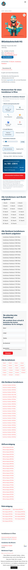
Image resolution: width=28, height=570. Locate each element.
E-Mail (5, 333)
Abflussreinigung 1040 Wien (8, 454)
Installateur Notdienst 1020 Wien (11, 240)
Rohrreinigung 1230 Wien (8, 521)
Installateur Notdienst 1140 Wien (11, 275)
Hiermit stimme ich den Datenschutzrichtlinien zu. (13, 349)
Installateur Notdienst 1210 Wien (11, 296)
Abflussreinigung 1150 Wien (8, 480)
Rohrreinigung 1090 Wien (8, 518)
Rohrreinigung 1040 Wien (20, 511)
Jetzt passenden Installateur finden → (14, 176)
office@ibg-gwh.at (9, 53)
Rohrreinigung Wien (7, 509)
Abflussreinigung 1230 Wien (8, 499)
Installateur (8, 11)
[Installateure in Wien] (3, 5)
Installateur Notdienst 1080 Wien (11, 257)
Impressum (14, 537)
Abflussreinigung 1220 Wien (8, 496)
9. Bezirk (20, 208)
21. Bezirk (21, 220)
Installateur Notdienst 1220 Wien (11, 299)
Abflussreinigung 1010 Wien (8, 447)
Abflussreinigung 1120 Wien (8, 473)
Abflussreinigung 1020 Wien (8, 449)
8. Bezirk (12, 208)
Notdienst (4, 63)
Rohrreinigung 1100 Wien (20, 518)
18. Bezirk (21, 217)
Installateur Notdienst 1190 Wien (11, 290)
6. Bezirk (20, 206)
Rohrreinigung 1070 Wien (8, 516)
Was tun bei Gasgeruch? (7, 553)
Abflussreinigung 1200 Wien (8, 492)
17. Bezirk (13, 217)
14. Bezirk (13, 214)
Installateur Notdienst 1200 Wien (11, 293)
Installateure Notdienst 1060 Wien (12, 251)
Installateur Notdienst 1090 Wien (11, 260)
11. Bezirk (13, 211)
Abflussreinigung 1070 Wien (8, 461)
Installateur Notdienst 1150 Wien (11, 278)
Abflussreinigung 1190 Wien (8, 489)
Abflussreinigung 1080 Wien (8, 463)
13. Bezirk (5, 214)
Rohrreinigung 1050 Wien (8, 514)
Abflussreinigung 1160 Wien (8, 482)
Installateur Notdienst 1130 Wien (11, 272)
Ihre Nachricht (6, 343)
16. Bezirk (5, 217)
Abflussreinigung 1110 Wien (8, 470)
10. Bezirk (5, 211)
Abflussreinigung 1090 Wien (8, 466)
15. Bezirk (21, 214)
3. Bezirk (20, 203)
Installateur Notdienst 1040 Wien (11, 246)
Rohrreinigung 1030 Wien (8, 511)
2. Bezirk (12, 203)
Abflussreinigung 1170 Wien (8, 484)
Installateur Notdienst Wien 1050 (11, 249)
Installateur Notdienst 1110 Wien (11, 266)
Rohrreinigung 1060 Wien (20, 514)
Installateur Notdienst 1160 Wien (11, 281)
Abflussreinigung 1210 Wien (8, 494)
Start (2, 11)
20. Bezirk (13, 220)
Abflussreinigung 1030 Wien (8, 451)
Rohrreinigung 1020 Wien (18, 509)
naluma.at (14, 539)
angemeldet (10, 80)
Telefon (5, 338)
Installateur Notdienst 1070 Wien (11, 254)
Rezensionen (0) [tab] (7, 68)
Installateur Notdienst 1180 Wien (11, 287)
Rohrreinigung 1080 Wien (20, 516)
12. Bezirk (21, 211)
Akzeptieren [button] (14, 567)
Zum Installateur (7, 57)
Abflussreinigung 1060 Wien (8, 459)
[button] (24, 15)
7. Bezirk (5, 208)
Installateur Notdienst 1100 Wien (11, 263)
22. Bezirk (5, 223)
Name (5, 328)
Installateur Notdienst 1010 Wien (11, 237)
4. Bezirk (5, 206)
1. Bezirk (5, 203)
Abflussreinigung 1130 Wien (8, 475)
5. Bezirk (12, 206)
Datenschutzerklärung (6, 537)
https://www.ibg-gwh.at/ (10, 55)
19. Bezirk (11, 61)
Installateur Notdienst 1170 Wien (11, 284)
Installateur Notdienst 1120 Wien (11, 269)
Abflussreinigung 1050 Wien (8, 456)
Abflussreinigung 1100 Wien (8, 468)
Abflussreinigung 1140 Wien (8, 477)
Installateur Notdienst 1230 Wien (11, 302)
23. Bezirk (14, 223)
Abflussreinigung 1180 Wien (8, 487)
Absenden (8, 353)
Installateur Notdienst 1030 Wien (11, 243)
